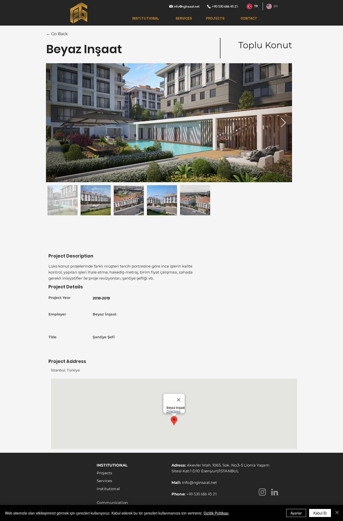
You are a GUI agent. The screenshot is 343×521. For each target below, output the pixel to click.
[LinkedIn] (274, 492)
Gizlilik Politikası (216, 512)
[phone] (209, 6)
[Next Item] (283, 123)
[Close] (337, 513)
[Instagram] (262, 492)
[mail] (171, 6)
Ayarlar (296, 512)
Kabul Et (320, 512)
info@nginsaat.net (199, 482)
